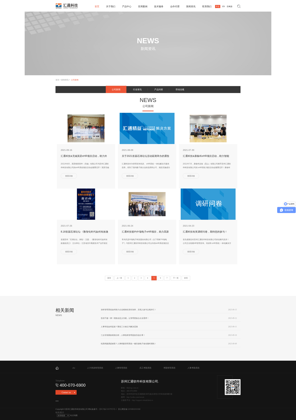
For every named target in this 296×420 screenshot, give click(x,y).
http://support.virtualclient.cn (142, 400)
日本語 (229, 6)
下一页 (176, 278)
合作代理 (174, 6)
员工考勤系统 (145, 368)
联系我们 (207, 6)
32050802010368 (133, 409)
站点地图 (74, 415)
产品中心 (126, 6)
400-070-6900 (73, 385)
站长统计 (60, 412)
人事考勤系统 (193, 368)
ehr (73, 368)
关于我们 (110, 6)
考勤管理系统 (169, 368)
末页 (186, 278)
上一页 (119, 278)
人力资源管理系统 (95, 368)
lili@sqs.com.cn (132, 388)
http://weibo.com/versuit (135, 397)
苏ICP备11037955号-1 (108, 409)
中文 (218, 6)
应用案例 (142, 6)
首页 (97, 6)
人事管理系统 (121, 368)
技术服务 (158, 6)
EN (223, 6)
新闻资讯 (190, 6)
